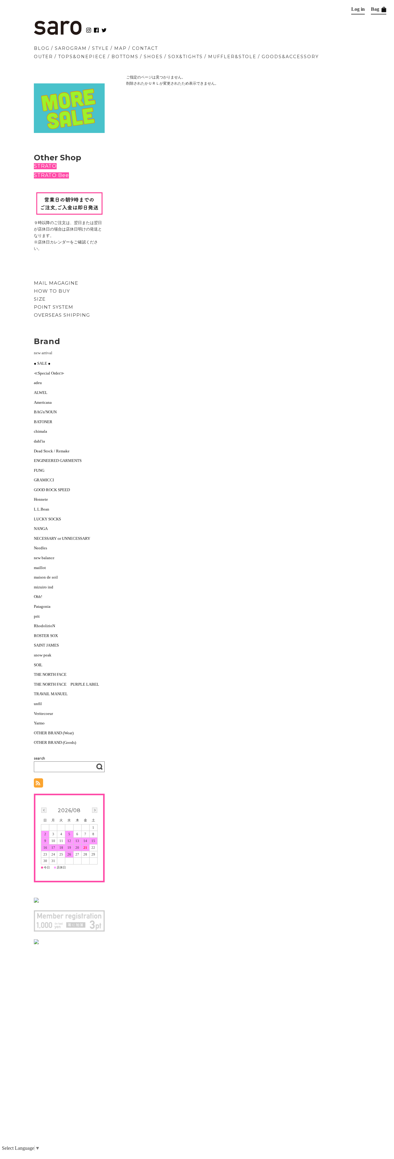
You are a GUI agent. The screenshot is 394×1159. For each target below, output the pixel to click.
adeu (38, 382)
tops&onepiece (82, 56)
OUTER (43, 56)
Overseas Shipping (62, 315)
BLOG (42, 48)
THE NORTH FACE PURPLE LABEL (66, 684)
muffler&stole (232, 56)
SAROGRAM (71, 48)
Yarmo (39, 723)
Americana (43, 402)
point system (53, 307)
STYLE (100, 48)
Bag (375, 9)
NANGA (41, 528)
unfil (38, 703)
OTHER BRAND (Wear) (54, 733)
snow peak (42, 655)
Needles (40, 548)
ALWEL (40, 392)
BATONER (43, 421)
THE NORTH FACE (50, 674)
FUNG (41, 470)
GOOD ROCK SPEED (52, 489)
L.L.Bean (41, 509)
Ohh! (38, 596)
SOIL (38, 665)
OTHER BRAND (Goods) (55, 742)
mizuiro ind (43, 587)
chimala (40, 431)
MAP (120, 48)
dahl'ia (39, 441)
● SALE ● (42, 363)
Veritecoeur (43, 713)
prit (37, 616)
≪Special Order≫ (49, 373)
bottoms (125, 56)
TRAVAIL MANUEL (51, 694)
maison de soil (46, 577)
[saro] (58, 33)
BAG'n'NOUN (45, 412)
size (40, 299)
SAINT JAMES (46, 645)
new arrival (43, 353)
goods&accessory (290, 56)
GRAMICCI (44, 480)
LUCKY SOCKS (47, 519)
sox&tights (185, 56)
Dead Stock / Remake (52, 451)
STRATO (45, 166)
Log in (358, 9)
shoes (153, 56)
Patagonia (42, 606)
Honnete (41, 499)
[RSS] (38, 784)
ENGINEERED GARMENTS (60, 460)
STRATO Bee (51, 175)
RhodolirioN (44, 626)
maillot (40, 567)
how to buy (52, 291)
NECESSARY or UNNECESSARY (62, 538)
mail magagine (56, 283)
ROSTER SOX (46, 635)
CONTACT (145, 48)
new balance (44, 557)
